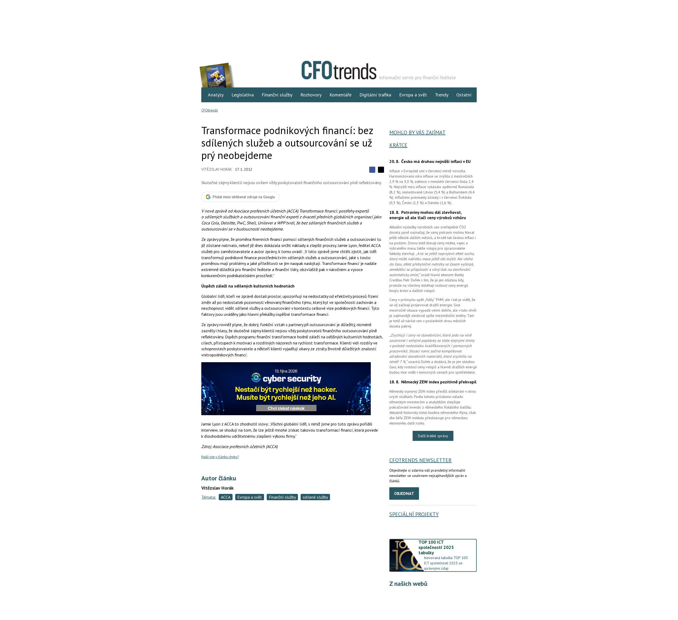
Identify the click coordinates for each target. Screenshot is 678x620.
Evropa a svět (413, 95)
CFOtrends (209, 110)
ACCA (225, 497)
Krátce (398, 145)
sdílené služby (315, 497)
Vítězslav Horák (216, 169)
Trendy (441, 95)
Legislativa (242, 95)
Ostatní (463, 95)
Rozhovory (311, 95)
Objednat (404, 493)
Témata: (208, 497)
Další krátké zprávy (433, 435)
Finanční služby (277, 95)
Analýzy (216, 95)
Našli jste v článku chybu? (220, 457)
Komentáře (340, 95)
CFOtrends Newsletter (420, 460)
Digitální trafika (375, 95)
